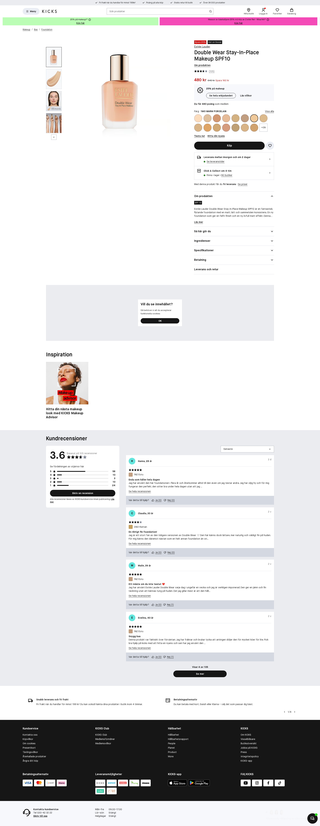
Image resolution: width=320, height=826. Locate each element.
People (171, 743)
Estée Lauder (202, 46)
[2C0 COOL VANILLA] (208, 128)
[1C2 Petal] (217, 118)
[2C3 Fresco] (236, 128)
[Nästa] (53, 137)
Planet (171, 747)
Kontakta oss (30, 734)
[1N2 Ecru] (245, 118)
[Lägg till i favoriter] (270, 146)
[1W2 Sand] (198, 128)
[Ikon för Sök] (210, 11)
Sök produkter (117, 11)
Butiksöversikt (248, 743)
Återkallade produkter (34, 756)
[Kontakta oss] (312, 818)
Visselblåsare (248, 739)
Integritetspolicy (250, 756)
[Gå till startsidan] (49, 11)
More (171, 756)
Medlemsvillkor (103, 743)
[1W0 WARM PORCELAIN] (254, 118)
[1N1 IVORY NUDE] (236, 118)
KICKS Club (101, 734)
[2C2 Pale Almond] (226, 128)
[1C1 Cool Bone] (208, 118)
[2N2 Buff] (254, 128)
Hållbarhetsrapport (178, 739)
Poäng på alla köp (154, 2)
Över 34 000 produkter (214, 2)
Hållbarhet (173, 734)
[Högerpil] (317, 21)
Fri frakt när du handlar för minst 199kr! (117, 2)
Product (172, 752)
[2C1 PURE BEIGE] (217, 128)
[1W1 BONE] (264, 118)
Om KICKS (246, 734)
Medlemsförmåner (105, 739)
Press (244, 752)
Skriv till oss (40, 815)
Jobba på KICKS (249, 747)
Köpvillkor (28, 739)
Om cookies (29, 743)
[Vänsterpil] (284, 712)
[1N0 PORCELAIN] (226, 118)
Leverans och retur (206, 269)
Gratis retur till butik (183, 2)
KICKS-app (246, 760)
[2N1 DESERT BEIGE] (245, 128)
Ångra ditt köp (30, 760)
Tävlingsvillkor (30, 752)
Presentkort (29, 747)
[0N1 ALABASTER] (198, 118)
